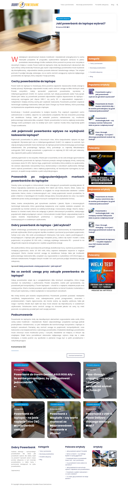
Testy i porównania (67, 5)
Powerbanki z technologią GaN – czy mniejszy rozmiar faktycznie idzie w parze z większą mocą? (101, 121)
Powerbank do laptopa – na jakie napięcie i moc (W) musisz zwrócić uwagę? (102, 243)
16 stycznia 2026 (55, 409)
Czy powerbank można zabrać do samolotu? (76, 464)
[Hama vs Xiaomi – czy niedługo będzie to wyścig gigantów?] (102, 168)
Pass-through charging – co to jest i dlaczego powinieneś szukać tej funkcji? (102, 135)
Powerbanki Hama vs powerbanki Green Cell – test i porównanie (75, 459)
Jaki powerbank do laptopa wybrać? (80, 23)
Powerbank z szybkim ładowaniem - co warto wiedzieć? (76, 473)
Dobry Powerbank (23, 447)
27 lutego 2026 (19, 370)
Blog (112, 5)
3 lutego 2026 (18, 409)
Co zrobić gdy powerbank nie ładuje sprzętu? (76, 477)
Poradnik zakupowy (101, 5)
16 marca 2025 (61, 27)
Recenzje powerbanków (84, 5)
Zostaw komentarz (75, 355)
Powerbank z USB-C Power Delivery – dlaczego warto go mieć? (99, 419)
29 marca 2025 (91, 409)
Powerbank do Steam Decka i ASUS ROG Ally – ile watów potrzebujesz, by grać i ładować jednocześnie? (102, 107)
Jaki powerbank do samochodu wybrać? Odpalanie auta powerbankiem (77, 468)
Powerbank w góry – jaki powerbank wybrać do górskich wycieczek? (102, 94)
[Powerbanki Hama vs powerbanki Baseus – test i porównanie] (102, 276)
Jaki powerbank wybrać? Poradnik (76, 451)
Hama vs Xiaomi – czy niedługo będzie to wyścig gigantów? (75, 455)
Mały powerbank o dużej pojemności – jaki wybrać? (40, 266)
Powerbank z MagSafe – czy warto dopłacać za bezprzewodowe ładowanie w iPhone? (64, 423)
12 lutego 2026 (91, 370)
